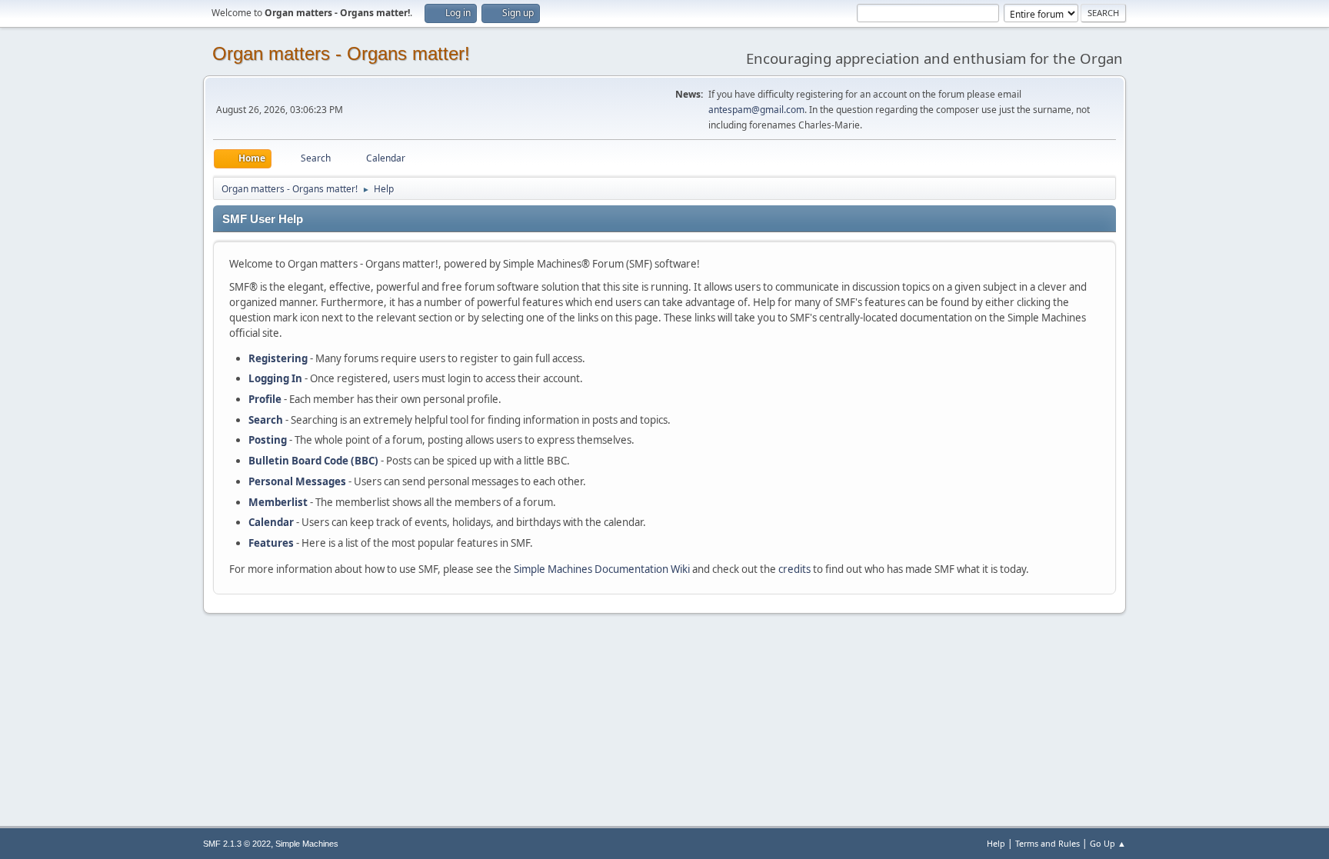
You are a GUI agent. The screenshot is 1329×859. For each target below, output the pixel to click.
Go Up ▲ (1108, 843)
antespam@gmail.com (756, 109)
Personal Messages (297, 481)
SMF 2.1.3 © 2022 (237, 843)
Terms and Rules (1047, 843)
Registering (278, 358)
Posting (267, 440)
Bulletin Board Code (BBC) (313, 461)
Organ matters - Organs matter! (341, 53)
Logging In (275, 378)
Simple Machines (306, 843)
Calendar (271, 522)
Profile (264, 399)
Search (265, 420)
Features (271, 543)
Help (996, 843)
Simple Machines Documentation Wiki (602, 569)
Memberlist (278, 502)
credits (794, 569)
